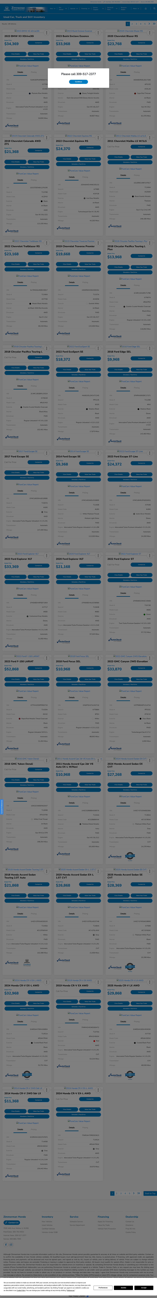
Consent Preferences (2, 807)
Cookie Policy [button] (21, 1290)
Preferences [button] (70, 1290)
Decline (123, 1288)
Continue (78, 82)
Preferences (103, 1288)
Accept (143, 1288)
